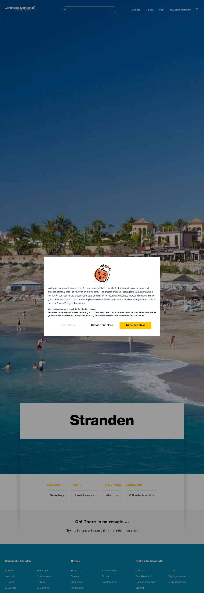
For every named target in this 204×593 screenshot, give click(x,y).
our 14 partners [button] (85, 288)
